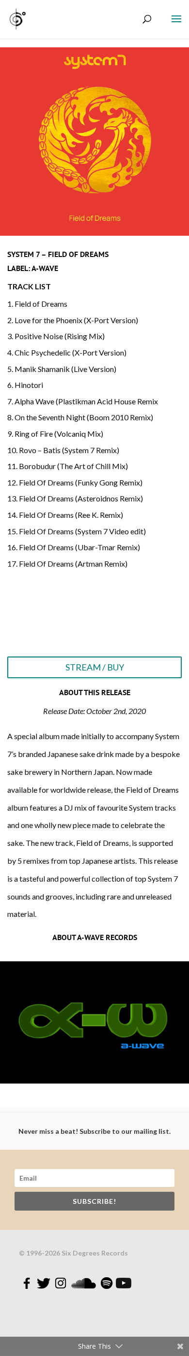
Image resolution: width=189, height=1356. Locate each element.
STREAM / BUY (94, 667)
